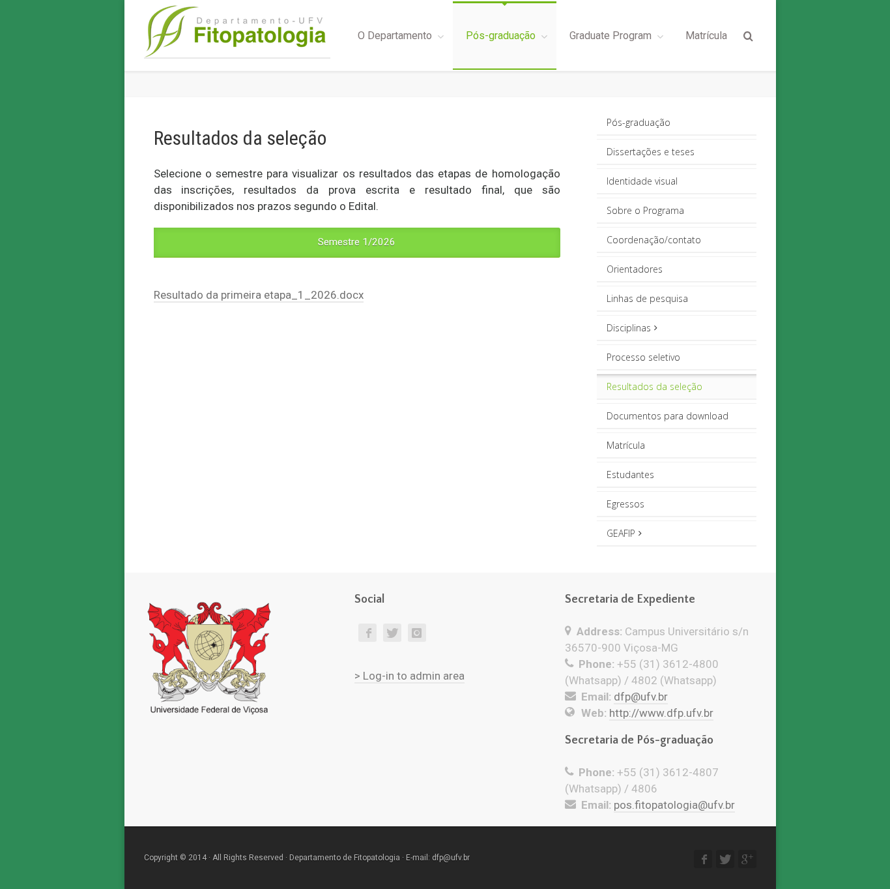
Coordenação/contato (654, 240)
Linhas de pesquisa (647, 298)
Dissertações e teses (651, 151)
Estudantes (630, 474)
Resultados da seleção (654, 386)
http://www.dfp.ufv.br (661, 712)
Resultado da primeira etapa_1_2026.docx (259, 294)
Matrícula (706, 35)
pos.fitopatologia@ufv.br (674, 804)
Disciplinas (629, 328)
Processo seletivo (643, 357)
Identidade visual (642, 181)
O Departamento (395, 35)
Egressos (625, 504)
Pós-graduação (501, 35)
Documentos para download (667, 416)
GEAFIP (621, 533)
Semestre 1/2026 (356, 242)
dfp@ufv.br (641, 696)
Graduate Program (610, 35)
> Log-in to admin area (409, 675)
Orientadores (635, 269)
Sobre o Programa (645, 210)
